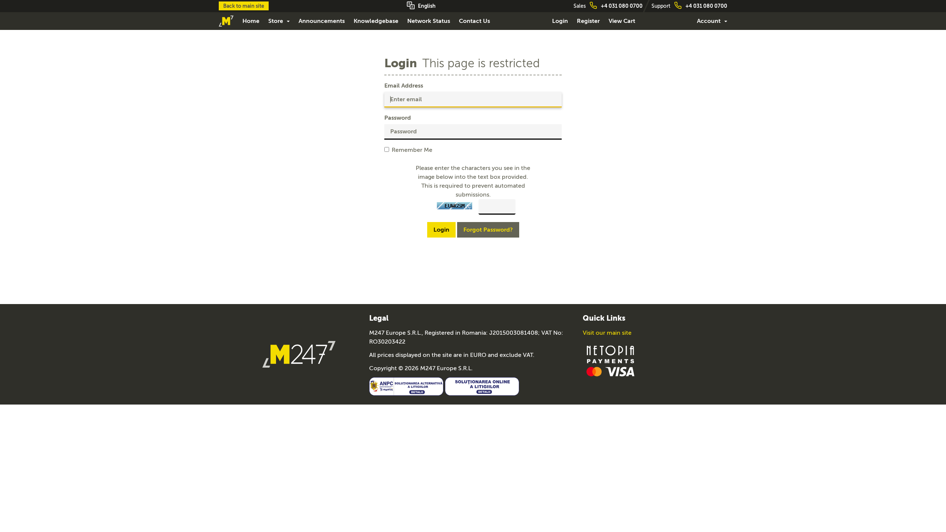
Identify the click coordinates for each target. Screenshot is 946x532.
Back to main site (243, 6)
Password (397, 118)
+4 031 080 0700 (622, 6)
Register (588, 21)
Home (250, 21)
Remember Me (412, 150)
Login (560, 21)
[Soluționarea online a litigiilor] (482, 385)
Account (710, 21)
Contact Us (474, 21)
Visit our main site (607, 333)
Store (277, 21)
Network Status (428, 21)
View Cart (622, 21)
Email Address (403, 85)
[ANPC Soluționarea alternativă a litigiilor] (406, 385)
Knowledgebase (376, 21)
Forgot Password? (488, 229)
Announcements (322, 21)
